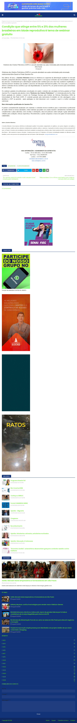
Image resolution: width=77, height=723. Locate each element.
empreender (11, 166)
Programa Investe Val (18, 480)
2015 (39, 647)
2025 (39, 677)
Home (47, 720)
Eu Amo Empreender (16, 21)
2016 (39, 650)
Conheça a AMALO (17, 496)
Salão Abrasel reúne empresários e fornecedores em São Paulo (29, 580)
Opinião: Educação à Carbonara (22, 541)
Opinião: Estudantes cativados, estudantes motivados (30, 533)
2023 (39, 670)
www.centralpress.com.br (38, 160)
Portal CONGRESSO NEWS (19, 503)
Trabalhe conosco (63, 720)
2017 (39, 653)
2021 (39, 663)
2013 (39, 640)
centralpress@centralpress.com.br (38, 158)
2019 (39, 657)
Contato (72, 720)
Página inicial (6, 21)
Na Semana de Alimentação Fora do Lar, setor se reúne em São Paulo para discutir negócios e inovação (42, 621)
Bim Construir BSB (17, 488)
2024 (39, 673)
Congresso (14, 518)
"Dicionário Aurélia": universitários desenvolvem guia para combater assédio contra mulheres (40, 550)
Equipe (53, 720)
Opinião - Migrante (17, 511)
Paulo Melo (6, 38)
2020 (39, 660)
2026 (39, 680)
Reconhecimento (16, 526)
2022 (39, 667)
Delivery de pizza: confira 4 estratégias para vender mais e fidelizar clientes (37, 604)
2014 (39, 644)
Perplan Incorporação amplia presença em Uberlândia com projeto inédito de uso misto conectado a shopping (41, 629)
